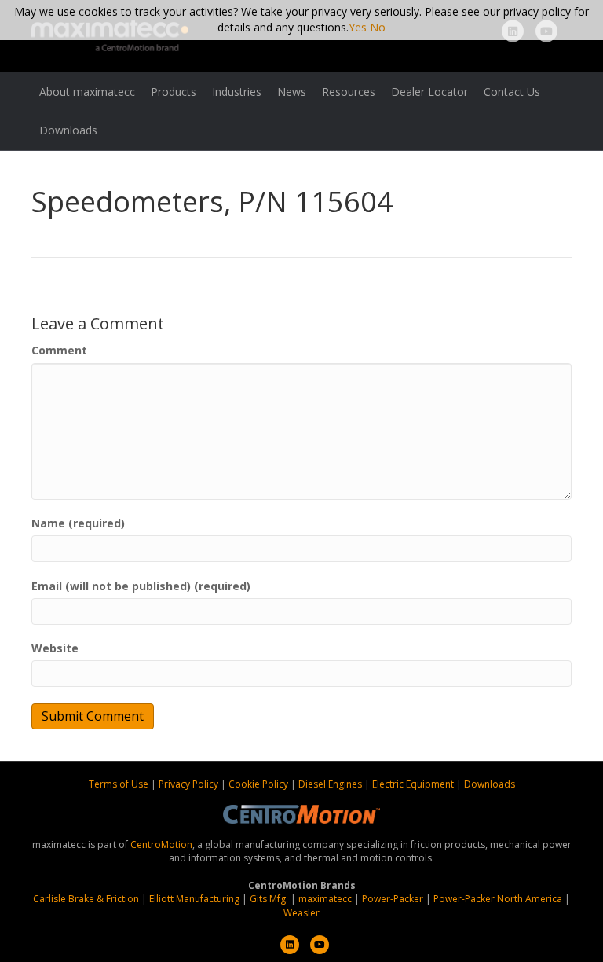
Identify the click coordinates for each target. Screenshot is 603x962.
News (291, 91)
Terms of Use (120, 784)
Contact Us (512, 91)
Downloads (68, 130)
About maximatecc (87, 91)
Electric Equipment (413, 784)
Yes (358, 27)
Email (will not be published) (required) (140, 585)
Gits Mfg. (269, 898)
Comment (59, 350)
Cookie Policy (259, 784)
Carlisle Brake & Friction (86, 898)
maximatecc (325, 898)
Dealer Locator (429, 91)
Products (173, 91)
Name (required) (78, 523)
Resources (348, 91)
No (378, 27)
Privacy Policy (190, 784)
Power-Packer (392, 898)
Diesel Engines (330, 784)
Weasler (301, 913)
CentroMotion (161, 844)
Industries (236, 91)
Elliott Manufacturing (194, 898)
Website (55, 648)
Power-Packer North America (497, 898)
